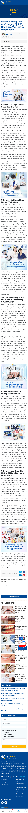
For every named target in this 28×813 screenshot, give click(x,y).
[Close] (26, 389)
